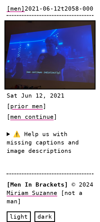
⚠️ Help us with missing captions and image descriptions (43, 142)
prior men (26, 106)
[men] (16, 8)
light (19, 216)
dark (45, 216)
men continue (32, 116)
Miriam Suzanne (32, 192)
